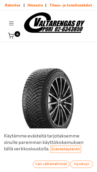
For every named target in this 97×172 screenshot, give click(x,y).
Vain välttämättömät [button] (51, 164)
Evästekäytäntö (65, 149)
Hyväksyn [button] (81, 164)
